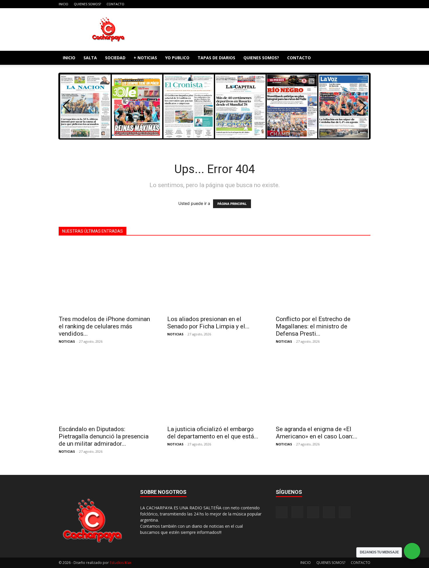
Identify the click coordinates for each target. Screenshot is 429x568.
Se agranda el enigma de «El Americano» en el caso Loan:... (317, 433)
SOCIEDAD (115, 57)
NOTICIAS (67, 341)
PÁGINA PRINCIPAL (232, 204)
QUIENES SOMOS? (87, 4)
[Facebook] (327, 4)
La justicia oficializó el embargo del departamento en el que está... (212, 433)
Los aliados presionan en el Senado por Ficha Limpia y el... (208, 323)
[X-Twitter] (356, 4)
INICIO (63, 4)
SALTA (90, 57)
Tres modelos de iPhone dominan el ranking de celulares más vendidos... (104, 326)
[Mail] (346, 4)
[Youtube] (366, 4)
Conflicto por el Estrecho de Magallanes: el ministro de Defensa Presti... (313, 326)
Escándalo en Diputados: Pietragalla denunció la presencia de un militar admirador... (104, 436)
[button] (363, 58)
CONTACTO (115, 4)
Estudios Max (120, 562)
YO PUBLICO (177, 57)
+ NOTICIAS (145, 57)
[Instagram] (337, 4)
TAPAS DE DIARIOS (216, 57)
